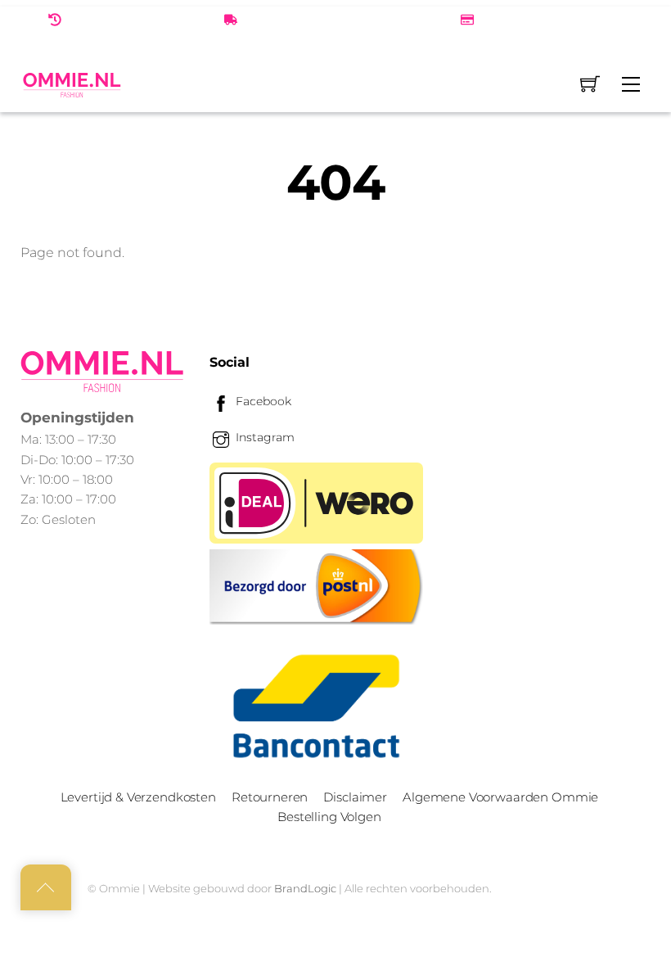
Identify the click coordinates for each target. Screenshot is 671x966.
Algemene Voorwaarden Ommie (500, 797)
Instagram (263, 437)
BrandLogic (305, 888)
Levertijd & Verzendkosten (138, 797)
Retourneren (270, 797)
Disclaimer (354, 797)
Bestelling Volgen (329, 816)
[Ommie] (72, 84)
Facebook (261, 401)
